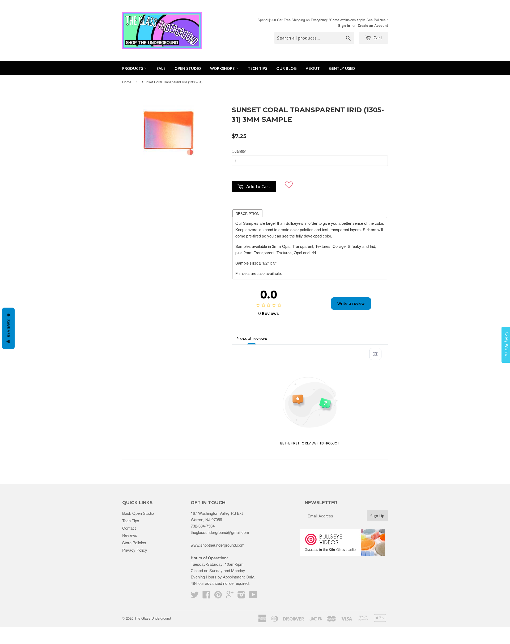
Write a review (351, 303)
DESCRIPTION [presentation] (247, 213)
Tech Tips (257, 68)
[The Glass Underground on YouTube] (253, 596)
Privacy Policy (134, 550)
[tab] (247, 213)
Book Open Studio (138, 513)
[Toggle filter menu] (375, 354)
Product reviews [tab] (251, 338)
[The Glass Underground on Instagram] (241, 596)
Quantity (239, 151)
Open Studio (188, 68)
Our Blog (286, 68)
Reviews (129, 535)
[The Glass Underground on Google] (230, 596)
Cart (377, 38)
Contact (129, 528)
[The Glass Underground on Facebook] (206, 596)
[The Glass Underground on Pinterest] (218, 596)
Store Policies (134, 542)
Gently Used (342, 68)
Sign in (344, 25)
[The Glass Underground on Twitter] (195, 596)
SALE (160, 68)
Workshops (223, 68)
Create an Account (373, 25)
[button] (289, 183)
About (313, 68)
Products (133, 68)
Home (126, 81)
